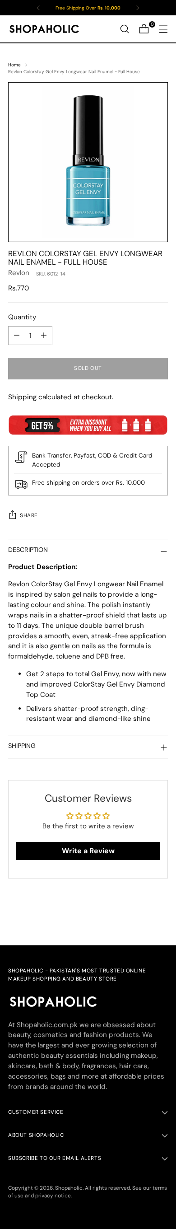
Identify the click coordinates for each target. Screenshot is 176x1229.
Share (29, 515)
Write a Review (88, 850)
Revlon (18, 272)
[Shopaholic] (44, 29)
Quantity (22, 317)
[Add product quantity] (44, 336)
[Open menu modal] (163, 29)
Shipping (22, 397)
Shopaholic (69, 1188)
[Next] (138, 7)
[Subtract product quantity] (17, 336)
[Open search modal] (124, 29)
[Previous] (38, 7)
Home (14, 65)
